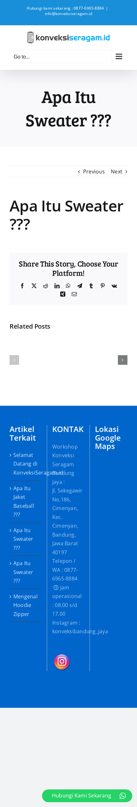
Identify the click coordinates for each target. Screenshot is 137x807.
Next (116, 171)
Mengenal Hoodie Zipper (25, 605)
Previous (94, 171)
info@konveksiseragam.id (68, 13)
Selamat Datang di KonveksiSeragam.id (26, 463)
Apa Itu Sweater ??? (23, 539)
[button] (14, 360)
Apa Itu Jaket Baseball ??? (23, 501)
